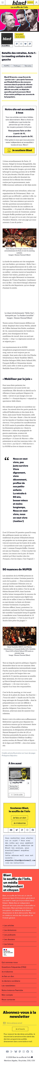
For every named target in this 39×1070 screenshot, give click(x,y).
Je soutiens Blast (22, 150)
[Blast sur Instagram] (24, 1051)
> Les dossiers (8, 939)
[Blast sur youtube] (11, 830)
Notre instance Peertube (12, 990)
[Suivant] (28, 783)
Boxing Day (14, 786)
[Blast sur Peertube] (11, 1051)
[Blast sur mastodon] (22, 830)
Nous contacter (8, 999)
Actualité (19, 34)
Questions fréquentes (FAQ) (14, 967)
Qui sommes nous (10, 962)
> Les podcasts (8, 935)
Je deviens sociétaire (11, 981)
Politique (16, 66)
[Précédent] (11, 783)
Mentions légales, (11, 1060)
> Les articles (8, 925)
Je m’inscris (20, 1029)
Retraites (27, 66)
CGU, (29, 1060)
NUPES (6, 66)
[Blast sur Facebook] (27, 1051)
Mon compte (7, 995)
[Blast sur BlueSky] (16, 1051)
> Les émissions (9, 930)
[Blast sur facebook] (33, 830)
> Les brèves (7, 944)
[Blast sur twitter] (17, 830)
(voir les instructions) (14, 863)
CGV (33, 1060)
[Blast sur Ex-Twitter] (32, 1051)
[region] (19, 783)
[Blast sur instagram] (27, 830)
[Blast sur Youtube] (7, 1051)
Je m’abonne (7, 971)
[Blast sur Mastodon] (20, 1051)
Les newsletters (8, 985)
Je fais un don (8, 976)
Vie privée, (22, 1060)
